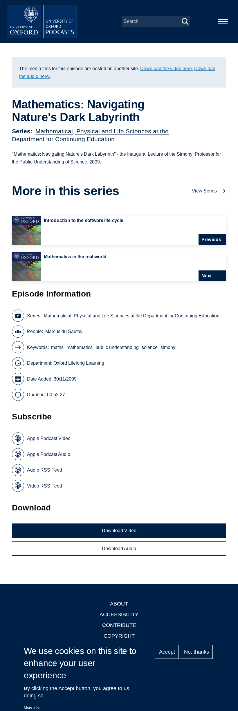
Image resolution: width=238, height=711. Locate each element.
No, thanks (196, 652)
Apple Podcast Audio (48, 454)
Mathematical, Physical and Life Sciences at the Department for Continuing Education (131, 315)
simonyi (168, 347)
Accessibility (119, 614)
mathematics (79, 347)
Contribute (119, 625)
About (119, 604)
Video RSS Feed (44, 485)
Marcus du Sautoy (63, 331)
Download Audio (119, 548)
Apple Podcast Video (49, 438)
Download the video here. (166, 68)
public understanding (117, 347)
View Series (204, 190)
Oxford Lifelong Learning (78, 363)
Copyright (119, 636)
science (150, 347)
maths (57, 347)
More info (31, 707)
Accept (167, 652)
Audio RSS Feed (44, 470)
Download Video (119, 530)
